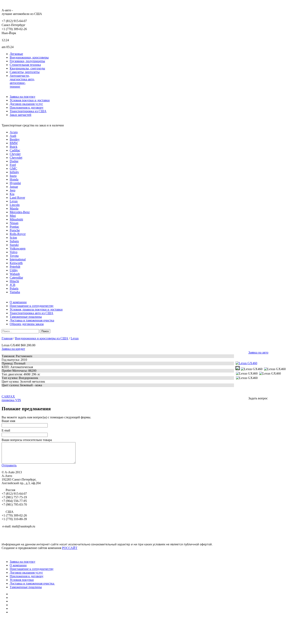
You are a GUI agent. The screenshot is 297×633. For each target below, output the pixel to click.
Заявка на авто (258, 352)
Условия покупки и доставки (30, 100)
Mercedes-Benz (20, 212)
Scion (13, 237)
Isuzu (13, 175)
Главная (7, 338)
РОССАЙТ (69, 548)
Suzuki (14, 245)
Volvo (13, 252)
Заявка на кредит (13, 349)
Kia (12, 194)
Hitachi (14, 281)
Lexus (14, 201)
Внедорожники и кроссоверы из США (41, 338)
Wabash (15, 274)
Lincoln (15, 205)
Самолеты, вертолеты (25, 72)
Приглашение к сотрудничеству (32, 306)
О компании (18, 302)
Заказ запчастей (20, 115)
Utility (14, 270)
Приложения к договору (26, 107)
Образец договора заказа (27, 324)
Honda (14, 179)
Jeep (12, 190)
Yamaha (15, 292)
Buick (13, 146)
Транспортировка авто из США (31, 313)
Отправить (9, 465)
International (18, 259)
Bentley (15, 139)
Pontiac (14, 226)
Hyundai (15, 183)
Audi (13, 136)
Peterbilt (15, 266)
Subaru (14, 241)
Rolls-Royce (18, 234)
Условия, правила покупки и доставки (36, 309)
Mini (13, 215)
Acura (14, 132)
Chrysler (15, 154)
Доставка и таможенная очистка (32, 320)
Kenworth (16, 263)
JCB (12, 285)
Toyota (14, 255)
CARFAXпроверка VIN (11, 398)
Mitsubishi (16, 219)
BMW (14, 143)
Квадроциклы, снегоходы (27, 68)
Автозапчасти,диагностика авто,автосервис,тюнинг (22, 81)
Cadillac (15, 150)
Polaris (14, 288)
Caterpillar (16, 277)
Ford (13, 165)
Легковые (16, 54)
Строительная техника (25, 64)
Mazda (14, 208)
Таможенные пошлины (26, 316)
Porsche (15, 230)
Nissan (14, 223)
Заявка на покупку (22, 96)
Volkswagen (17, 248)
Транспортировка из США (28, 111)
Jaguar (14, 186)
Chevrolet (16, 157)
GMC (13, 168)
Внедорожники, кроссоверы (29, 57)
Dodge (14, 161)
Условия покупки (22, 580)
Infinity (14, 172)
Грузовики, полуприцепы (27, 61)
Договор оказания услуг (26, 104)
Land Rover (17, 197)
